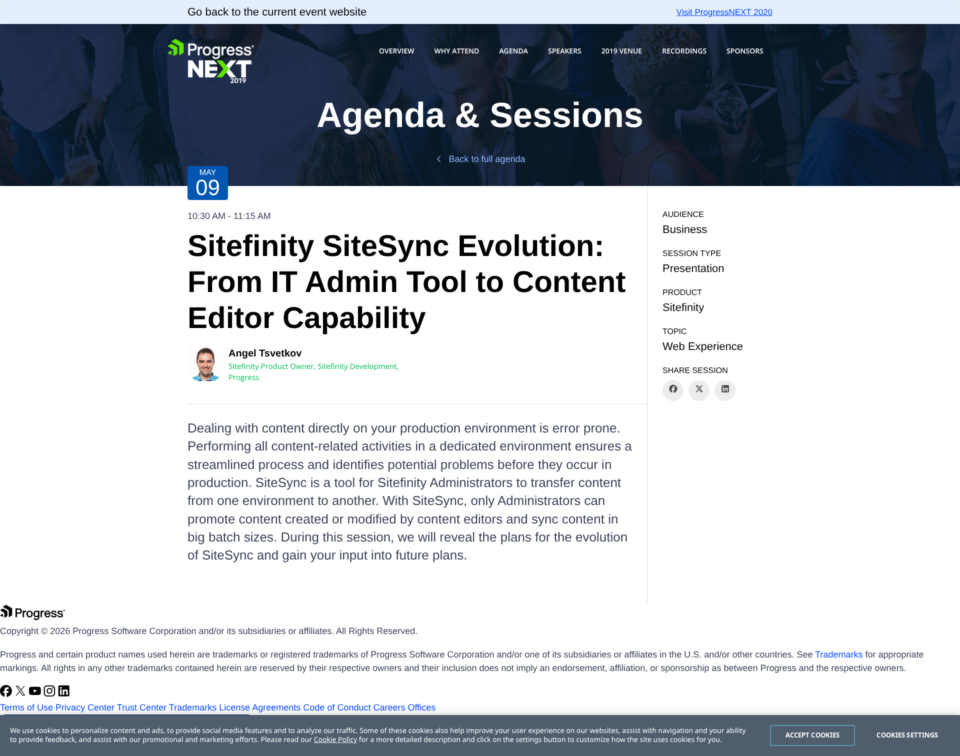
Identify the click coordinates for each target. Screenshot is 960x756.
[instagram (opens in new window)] (51, 694)
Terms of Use (26, 707)
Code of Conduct (336, 707)
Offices (422, 707)
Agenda (513, 51)
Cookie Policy (335, 739)
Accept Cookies (813, 735)
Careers (389, 707)
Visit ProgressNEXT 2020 (724, 12)
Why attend (456, 51)
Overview (396, 51)
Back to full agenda (486, 159)
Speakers (565, 51)
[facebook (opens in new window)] (7, 694)
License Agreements (259, 707)
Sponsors (745, 51)
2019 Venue (622, 51)
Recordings (684, 51)
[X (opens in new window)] (21, 694)
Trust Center (141, 707)
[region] (480, 735)
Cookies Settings (907, 735)
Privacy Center (85, 707)
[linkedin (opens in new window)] (64, 694)
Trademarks (838, 655)
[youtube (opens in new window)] (36, 694)
